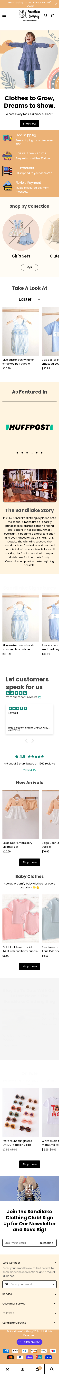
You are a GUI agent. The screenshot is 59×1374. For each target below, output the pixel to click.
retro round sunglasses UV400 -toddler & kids (17, 1148)
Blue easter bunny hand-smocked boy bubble (18, 367)
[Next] (34, 273)
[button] (53, 15)
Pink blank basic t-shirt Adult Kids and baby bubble (20, 954)
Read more (9, 1051)
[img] (31, 698)
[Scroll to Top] (53, 1356)
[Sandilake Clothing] (29, 15)
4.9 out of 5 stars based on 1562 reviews (29, 769)
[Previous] (24, 273)
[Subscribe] (53, 1289)
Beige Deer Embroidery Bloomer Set (17, 850)
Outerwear (20, 256)
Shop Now (29, 124)
